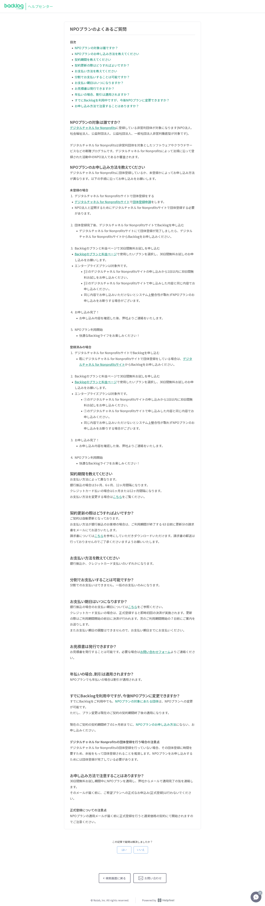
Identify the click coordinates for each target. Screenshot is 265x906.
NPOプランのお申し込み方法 (156, 724)
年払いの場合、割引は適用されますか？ (102, 94)
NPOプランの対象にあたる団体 (136, 701)
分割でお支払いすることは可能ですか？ (102, 77)
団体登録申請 (142, 202)
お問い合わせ (153, 878)
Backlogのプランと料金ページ (96, 254)
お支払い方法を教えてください (96, 71)
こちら (117, 496)
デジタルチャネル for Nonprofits (93, 127)
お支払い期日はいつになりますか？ (99, 82)
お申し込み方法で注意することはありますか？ (107, 106)
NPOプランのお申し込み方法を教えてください (107, 53)
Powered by (149, 900)
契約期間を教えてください (93, 59)
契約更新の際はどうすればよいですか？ (102, 65)
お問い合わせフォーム (155, 651)
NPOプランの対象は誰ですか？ (96, 48)
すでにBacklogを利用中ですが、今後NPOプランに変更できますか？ (122, 100)
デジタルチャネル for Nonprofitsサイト (102, 202)
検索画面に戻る (116, 878)
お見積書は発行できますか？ (94, 88)
